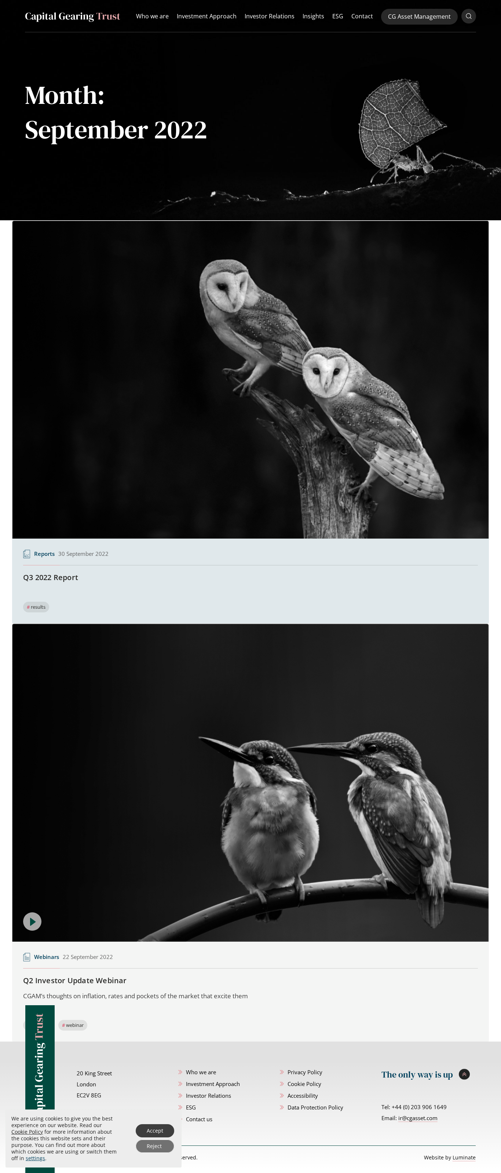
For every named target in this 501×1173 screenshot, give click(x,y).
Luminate (464, 1157)
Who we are (152, 16)
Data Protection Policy (315, 1107)
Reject (154, 1146)
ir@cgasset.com (418, 1118)
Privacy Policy (305, 1072)
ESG (337, 16)
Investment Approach (207, 16)
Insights (313, 16)
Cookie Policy (304, 1083)
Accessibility (303, 1095)
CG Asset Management (419, 16)
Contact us (199, 1119)
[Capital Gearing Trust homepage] (72, 17)
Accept (155, 1130)
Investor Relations (270, 16)
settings (35, 1158)
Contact (362, 16)
